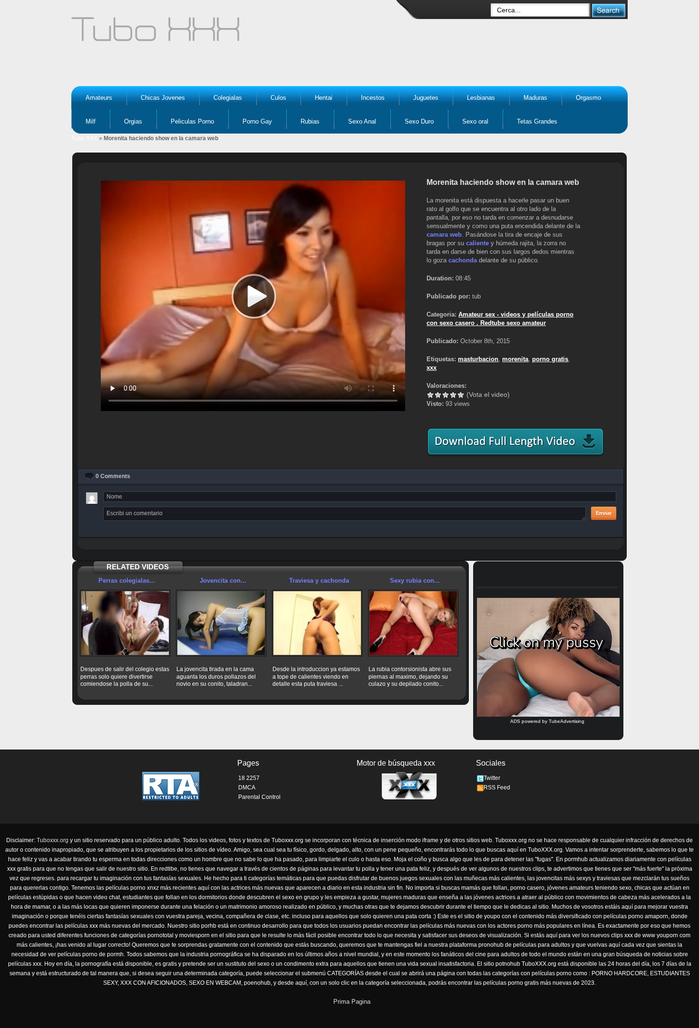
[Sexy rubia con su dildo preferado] (413, 623)
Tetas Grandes (537, 121)
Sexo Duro (419, 121)
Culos (278, 97)
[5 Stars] (461, 395)
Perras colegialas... (126, 580)
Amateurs (99, 97)
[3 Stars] (445, 395)
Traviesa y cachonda (319, 580)
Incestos (373, 97)
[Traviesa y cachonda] (317, 623)
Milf (91, 121)
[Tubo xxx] (238, 33)
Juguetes (425, 97)
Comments (113, 476)
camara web (444, 234)
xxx (432, 367)
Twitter (492, 778)
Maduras (535, 97)
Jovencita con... (223, 580)
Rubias (310, 121)
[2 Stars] (438, 395)
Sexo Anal (362, 121)
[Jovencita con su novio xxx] (221, 623)
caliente (477, 243)
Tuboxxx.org (52, 840)
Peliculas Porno (192, 121)
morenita (515, 359)
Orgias (133, 121)
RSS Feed (497, 787)
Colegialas (228, 97)
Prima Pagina (351, 1001)
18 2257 (249, 778)
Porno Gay (257, 121)
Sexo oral (475, 121)
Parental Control (259, 797)
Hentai (323, 97)
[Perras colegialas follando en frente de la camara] (125, 623)
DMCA (246, 787)
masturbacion (478, 359)
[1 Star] (430, 395)
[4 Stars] (453, 395)
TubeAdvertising (566, 721)
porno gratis (550, 359)
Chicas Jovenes (163, 97)
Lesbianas (481, 97)
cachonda (462, 260)
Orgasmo (588, 97)
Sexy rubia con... (415, 580)
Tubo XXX (84, 138)
